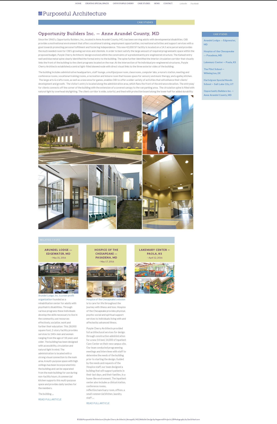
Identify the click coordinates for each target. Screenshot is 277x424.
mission (121, 299)
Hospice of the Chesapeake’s (101, 299)
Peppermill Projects (163, 419)
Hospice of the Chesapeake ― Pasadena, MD (106, 253)
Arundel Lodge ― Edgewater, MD (58, 251)
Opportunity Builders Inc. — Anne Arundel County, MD (98, 33)
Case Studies (144, 3)
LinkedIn (183, 3)
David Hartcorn (193, 419)
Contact (168, 3)
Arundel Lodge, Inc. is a (50, 295)
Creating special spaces (97, 3)
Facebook (195, 3)
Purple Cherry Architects (115, 419)
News (156, 3)
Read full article (49, 399)
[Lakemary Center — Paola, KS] (154, 277)
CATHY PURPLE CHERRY (123, 3)
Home (78, 3)
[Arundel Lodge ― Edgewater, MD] (58, 277)
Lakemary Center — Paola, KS (154, 251)
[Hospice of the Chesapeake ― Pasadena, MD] (106, 281)
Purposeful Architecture (73, 14)
